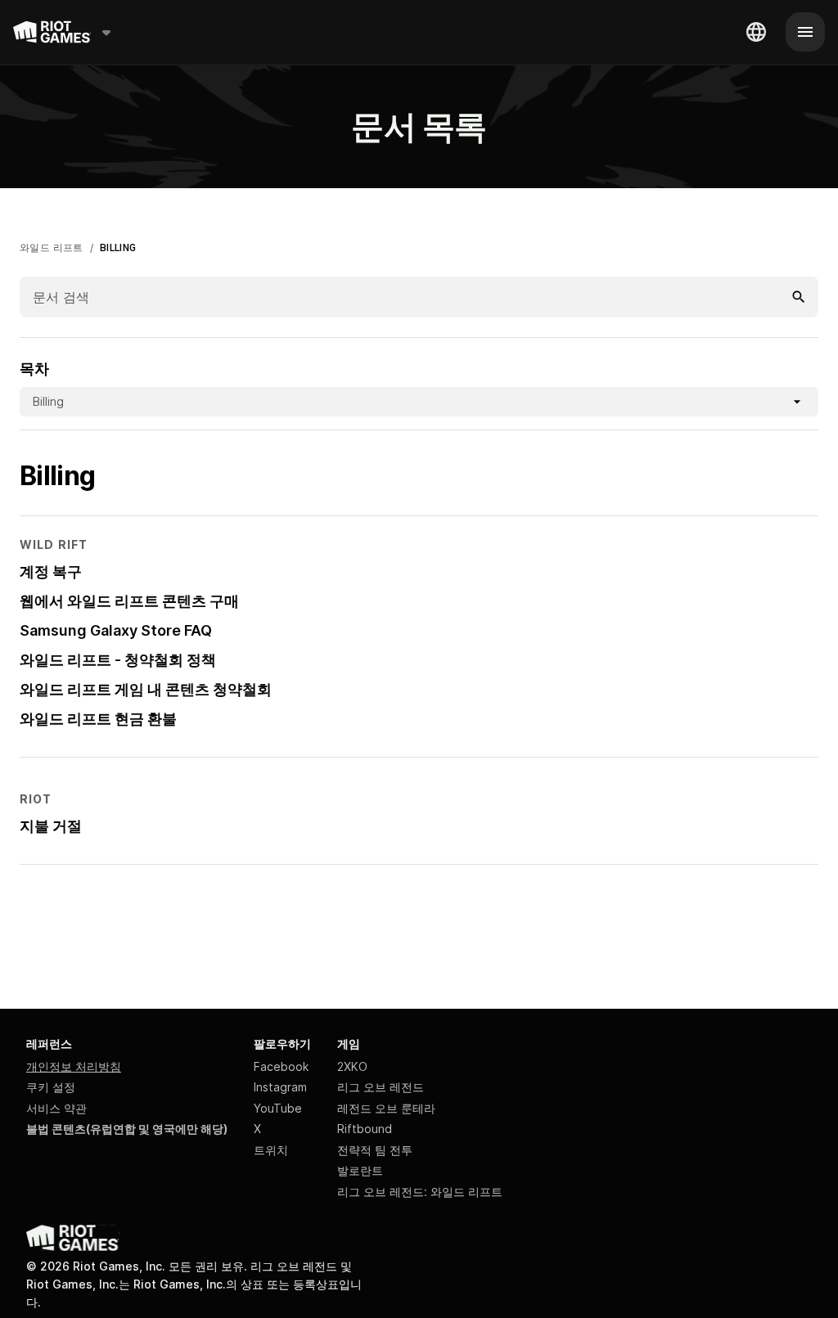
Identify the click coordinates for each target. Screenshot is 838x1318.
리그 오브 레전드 (380, 1087)
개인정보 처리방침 (73, 1066)
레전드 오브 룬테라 (386, 1108)
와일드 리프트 (51, 248)
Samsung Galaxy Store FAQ (116, 630)
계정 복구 (51, 571)
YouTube (278, 1108)
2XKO (352, 1066)
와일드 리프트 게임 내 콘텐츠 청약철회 (146, 689)
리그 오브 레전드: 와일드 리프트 (419, 1192)
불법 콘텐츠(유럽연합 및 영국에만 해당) (127, 1129)
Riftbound (364, 1129)
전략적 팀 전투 (374, 1150)
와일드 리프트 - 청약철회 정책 (118, 659)
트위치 (271, 1150)
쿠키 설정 (50, 1087)
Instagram (280, 1087)
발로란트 (360, 1170)
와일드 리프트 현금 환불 (98, 718)
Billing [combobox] (48, 401)
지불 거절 (51, 825)
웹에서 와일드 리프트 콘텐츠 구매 (129, 601)
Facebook (281, 1066)
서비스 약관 (56, 1108)
